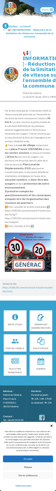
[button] (51, 425)
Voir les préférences (28, 475)
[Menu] (47, 10)
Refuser (28, 467)
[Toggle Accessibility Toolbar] (5, 26)
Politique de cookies (24, 485)
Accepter (28, 459)
